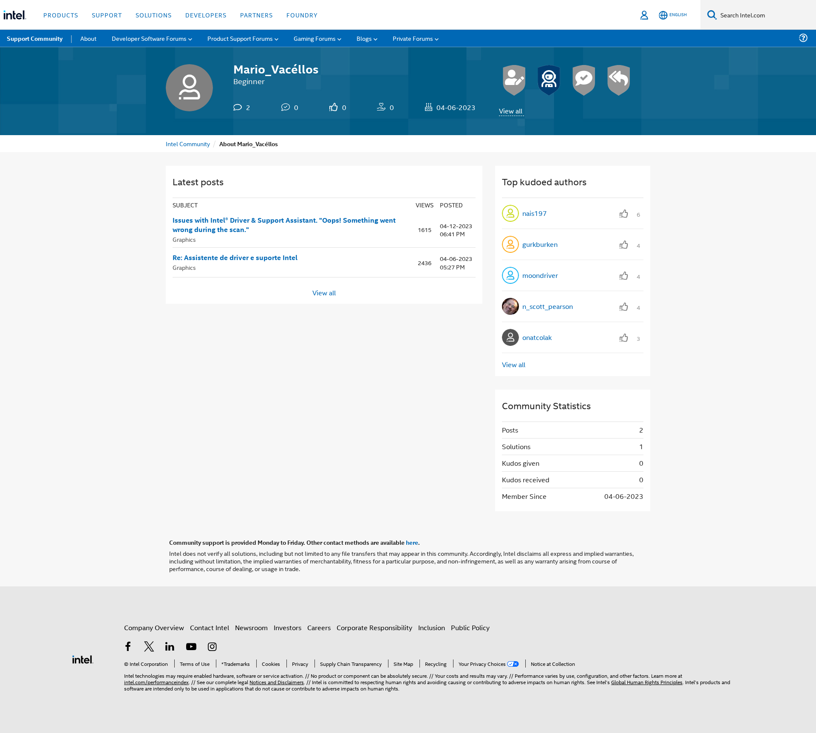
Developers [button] (206, 14)
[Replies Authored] (619, 80)
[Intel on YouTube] (191, 647)
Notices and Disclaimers (276, 682)
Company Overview (154, 627)
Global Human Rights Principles (647, 682)
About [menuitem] (88, 38)
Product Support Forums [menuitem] (240, 38)
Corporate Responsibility (374, 627)
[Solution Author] (584, 80)
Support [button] (107, 14)
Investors (287, 627)
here (412, 542)
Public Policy (470, 627)
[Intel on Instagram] (212, 647)
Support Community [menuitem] (34, 38)
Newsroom (251, 627)
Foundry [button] (302, 14)
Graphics (184, 239)
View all (510, 111)
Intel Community (188, 143)
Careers (319, 627)
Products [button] (60, 14)
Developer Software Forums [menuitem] (149, 38)
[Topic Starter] (514, 80)
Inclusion (431, 627)
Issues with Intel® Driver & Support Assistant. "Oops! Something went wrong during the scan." (284, 225)
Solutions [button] (154, 14)
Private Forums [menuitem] (413, 38)
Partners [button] (256, 14)
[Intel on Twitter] (149, 647)
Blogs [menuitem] (364, 38)
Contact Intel (209, 627)
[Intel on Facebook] (128, 647)
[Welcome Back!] (549, 80)
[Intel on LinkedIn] (170, 647)
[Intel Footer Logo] (83, 658)
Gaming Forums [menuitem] (315, 38)
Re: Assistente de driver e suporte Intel (235, 257)
